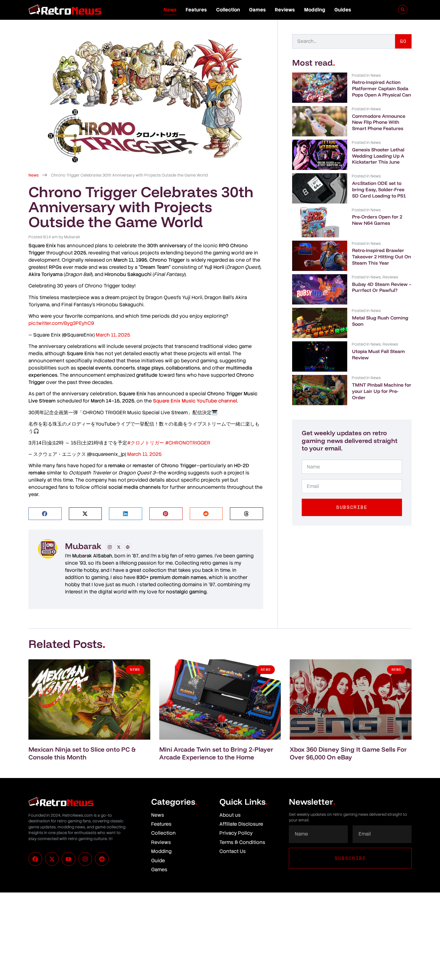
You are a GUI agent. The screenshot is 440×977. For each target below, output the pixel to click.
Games (257, 10)
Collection (228, 10)
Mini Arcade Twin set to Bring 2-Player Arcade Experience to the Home (216, 753)
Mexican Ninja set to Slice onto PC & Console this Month (82, 753)
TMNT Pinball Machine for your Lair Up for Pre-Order (381, 391)
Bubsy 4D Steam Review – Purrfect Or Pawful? (381, 287)
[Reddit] (102, 859)
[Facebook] (35, 859)
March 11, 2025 (113, 335)
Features (196, 10)
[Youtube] (68, 859)
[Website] (127, 547)
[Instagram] (109, 547)
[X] (118, 547)
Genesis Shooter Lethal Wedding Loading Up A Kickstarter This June (378, 156)
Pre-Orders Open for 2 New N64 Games (377, 220)
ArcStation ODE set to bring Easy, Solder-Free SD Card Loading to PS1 (379, 189)
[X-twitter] (52, 859)
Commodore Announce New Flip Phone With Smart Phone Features (378, 122)
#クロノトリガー (145, 443)
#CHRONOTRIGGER (187, 443)
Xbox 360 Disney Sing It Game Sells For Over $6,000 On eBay (348, 753)
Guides (342, 10)
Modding (314, 10)
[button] (45, 513)
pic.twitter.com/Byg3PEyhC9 (61, 323)
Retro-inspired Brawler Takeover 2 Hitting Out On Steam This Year (381, 256)
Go (403, 41)
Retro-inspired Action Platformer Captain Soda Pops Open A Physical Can (381, 88)
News (170, 10)
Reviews (285, 10)
